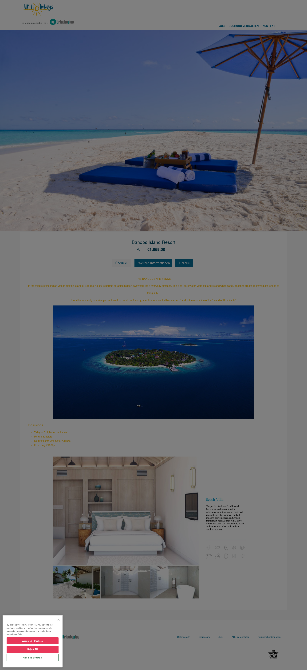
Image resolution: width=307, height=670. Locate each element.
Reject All (32, 649)
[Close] (58, 619)
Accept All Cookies (32, 640)
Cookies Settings (32, 657)
